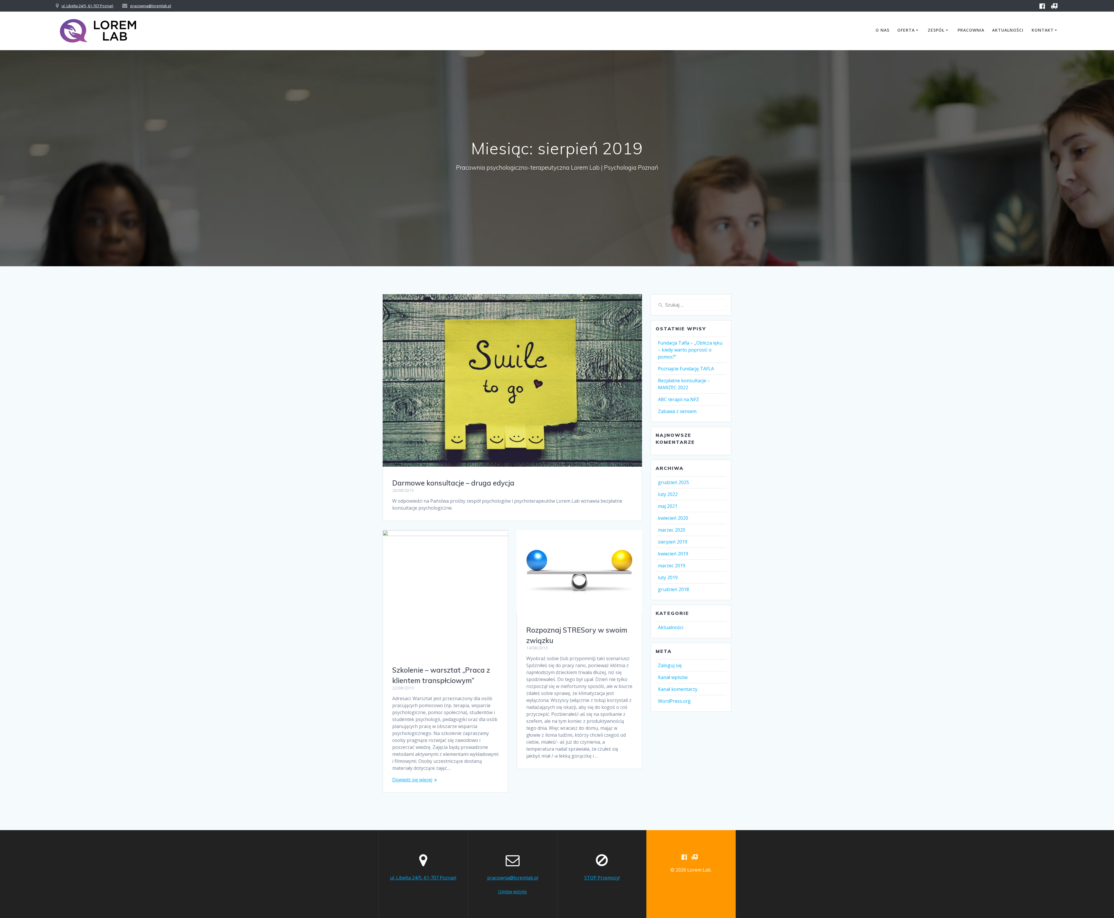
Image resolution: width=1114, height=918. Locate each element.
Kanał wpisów (673, 677)
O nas (882, 30)
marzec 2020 (671, 530)
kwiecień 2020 (673, 518)
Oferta (906, 30)
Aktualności (1007, 30)
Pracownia (971, 30)
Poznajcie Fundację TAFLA (686, 368)
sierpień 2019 (672, 542)
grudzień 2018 (673, 589)
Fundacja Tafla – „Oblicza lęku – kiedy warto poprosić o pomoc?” (690, 350)
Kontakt (1043, 30)
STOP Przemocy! (602, 877)
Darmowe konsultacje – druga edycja (453, 483)
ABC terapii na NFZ (678, 399)
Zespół (936, 30)
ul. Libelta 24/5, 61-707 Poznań (87, 5)
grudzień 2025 (673, 482)
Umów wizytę (512, 891)
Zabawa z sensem (677, 411)
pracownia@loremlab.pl (150, 5)
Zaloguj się (670, 665)
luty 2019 (668, 577)
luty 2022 (668, 494)
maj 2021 (667, 506)
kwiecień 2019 (673, 554)
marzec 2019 (671, 565)
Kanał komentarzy (677, 689)
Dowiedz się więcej (412, 779)
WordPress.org (674, 701)
